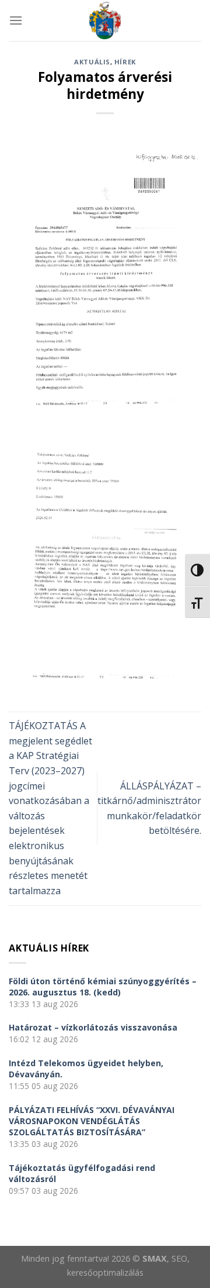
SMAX (154, 1258)
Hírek (125, 61)
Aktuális (92, 61)
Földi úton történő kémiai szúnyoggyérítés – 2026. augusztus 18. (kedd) (103, 987)
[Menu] (16, 20)
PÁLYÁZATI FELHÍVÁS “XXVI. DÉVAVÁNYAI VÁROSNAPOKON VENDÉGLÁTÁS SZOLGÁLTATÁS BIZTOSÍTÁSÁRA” (91, 1121)
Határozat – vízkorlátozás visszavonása (93, 1027)
